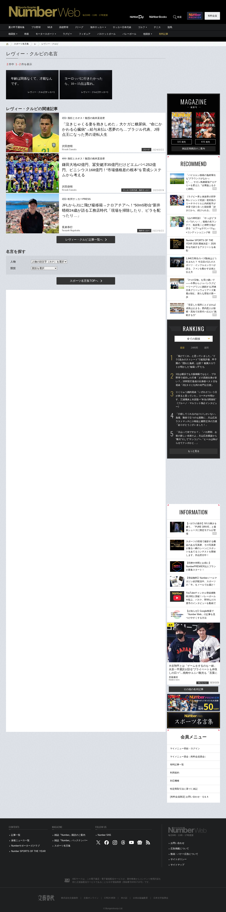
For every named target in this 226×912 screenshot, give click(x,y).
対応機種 (174, 780)
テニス (157, 27)
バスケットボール (106, 34)
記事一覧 (15, 835)
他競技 (146, 34)
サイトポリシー (179, 859)
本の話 (124, 898)
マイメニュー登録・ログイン (185, 748)
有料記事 (163, 34)
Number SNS (104, 835)
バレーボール (129, 34)
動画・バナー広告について (184, 854)
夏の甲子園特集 (16, 27)
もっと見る (193, 451)
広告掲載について (180, 848)
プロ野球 (36, 27)
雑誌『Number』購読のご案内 (69, 835)
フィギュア (84, 34)
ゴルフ (141, 27)
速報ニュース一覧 (20, 840)
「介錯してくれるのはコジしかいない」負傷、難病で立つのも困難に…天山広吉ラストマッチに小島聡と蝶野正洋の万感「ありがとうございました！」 (196, 419)
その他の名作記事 (193, 689)
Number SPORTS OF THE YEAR (28, 851)
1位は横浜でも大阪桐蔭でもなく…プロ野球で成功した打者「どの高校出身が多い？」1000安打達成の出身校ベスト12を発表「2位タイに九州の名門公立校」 (197, 379)
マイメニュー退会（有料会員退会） (188, 756)
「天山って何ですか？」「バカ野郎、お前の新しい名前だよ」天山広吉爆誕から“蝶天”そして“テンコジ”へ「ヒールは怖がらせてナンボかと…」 (197, 437)
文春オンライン (91, 898)
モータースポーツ (45, 34)
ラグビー (67, 34)
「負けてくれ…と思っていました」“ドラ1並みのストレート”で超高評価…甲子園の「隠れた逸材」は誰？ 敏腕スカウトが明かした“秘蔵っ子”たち (196, 361)
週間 (206, 347)
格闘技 (11, 34)
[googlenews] (139, 843)
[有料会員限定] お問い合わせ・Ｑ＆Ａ (189, 796)
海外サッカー (97, 27)
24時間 (194, 347)
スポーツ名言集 (21, 44)
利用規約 (174, 772)
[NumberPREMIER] (195, 16)
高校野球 (63, 27)
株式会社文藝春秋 (69, 898)
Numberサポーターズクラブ (25, 845)
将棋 (26, 34)
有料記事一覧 (177, 764)
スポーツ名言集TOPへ (84, 280)
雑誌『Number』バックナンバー (71, 840)
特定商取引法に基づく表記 (184, 789)
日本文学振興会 (160, 898)
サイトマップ (177, 864)
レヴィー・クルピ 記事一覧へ (84, 239)
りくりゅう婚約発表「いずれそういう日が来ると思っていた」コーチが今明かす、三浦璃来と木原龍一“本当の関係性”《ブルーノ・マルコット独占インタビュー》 (196, 399)
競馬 (170, 27)
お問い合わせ (177, 843)
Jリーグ (79, 27)
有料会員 (212, 15)
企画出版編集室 (140, 898)
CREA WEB (109, 898)
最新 (182, 347)
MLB (49, 27)
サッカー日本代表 (122, 27)
